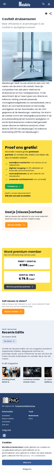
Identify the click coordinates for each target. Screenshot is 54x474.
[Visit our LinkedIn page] (4, 435)
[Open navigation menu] (4, 4)
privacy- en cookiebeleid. (34, 455)
